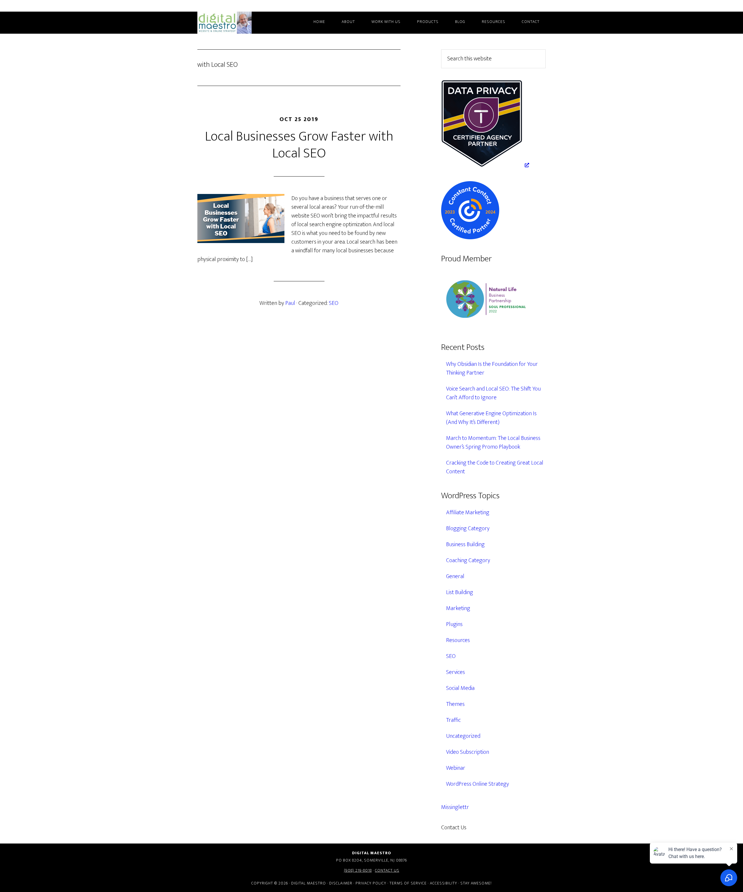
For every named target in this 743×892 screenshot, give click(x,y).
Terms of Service (408, 883)
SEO (333, 303)
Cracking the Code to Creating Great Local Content (494, 467)
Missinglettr (455, 807)
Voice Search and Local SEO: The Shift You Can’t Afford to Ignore (493, 393)
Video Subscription (467, 752)
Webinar (455, 768)
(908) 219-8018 (358, 870)
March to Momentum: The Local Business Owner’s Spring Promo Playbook (493, 442)
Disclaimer (340, 883)
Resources (458, 640)
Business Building (465, 544)
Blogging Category (468, 528)
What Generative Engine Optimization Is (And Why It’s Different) (491, 418)
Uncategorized (463, 736)
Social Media (460, 688)
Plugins (454, 624)
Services (455, 672)
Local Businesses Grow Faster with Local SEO (299, 145)
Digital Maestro (232, 23)
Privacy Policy (371, 883)
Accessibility (443, 883)
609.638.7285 (491, 827)
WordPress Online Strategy (477, 784)
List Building (459, 592)
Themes (455, 704)
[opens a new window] (485, 165)
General (455, 576)
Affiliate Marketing (467, 512)
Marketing (458, 608)
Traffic (453, 720)
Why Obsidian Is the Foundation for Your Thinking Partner (492, 368)
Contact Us (387, 870)
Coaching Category (468, 560)
